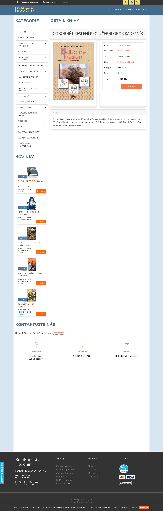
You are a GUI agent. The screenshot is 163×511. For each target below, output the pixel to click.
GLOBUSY (22, 51)
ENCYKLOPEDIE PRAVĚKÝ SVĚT (30, 182)
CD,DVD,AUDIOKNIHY (27, 38)
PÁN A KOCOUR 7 (26, 304)
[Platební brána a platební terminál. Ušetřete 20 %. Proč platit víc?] (125, 482)
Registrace (62, 483)
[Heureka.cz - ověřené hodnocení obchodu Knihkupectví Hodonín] (123, 469)
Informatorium (123, 51)
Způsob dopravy (64, 473)
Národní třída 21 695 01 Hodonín (36, 357)
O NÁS (118, 10)
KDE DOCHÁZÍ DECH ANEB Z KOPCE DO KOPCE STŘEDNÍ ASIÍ (32, 276)
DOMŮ (108, 10)
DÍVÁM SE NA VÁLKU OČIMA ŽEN (31, 244)
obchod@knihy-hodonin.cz (127, 356)
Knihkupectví (26, 9)
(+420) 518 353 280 (81, 356)
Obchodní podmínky (66, 466)
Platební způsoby (65, 469)
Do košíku (41, 191)
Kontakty (93, 476)
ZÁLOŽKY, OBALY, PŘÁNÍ (28, 138)
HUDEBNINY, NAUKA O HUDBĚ (30, 65)
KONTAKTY (141, 10)
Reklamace (61, 476)
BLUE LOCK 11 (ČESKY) (28, 212)
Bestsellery (94, 473)
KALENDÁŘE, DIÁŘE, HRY (28, 77)
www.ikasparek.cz (87, 502)
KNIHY (128, 10)
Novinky (92, 469)
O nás (91, 466)
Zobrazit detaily (131, 507)
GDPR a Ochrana (64, 480)
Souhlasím (144, 507)
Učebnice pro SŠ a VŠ (125, 62)
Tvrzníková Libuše (124, 45)
